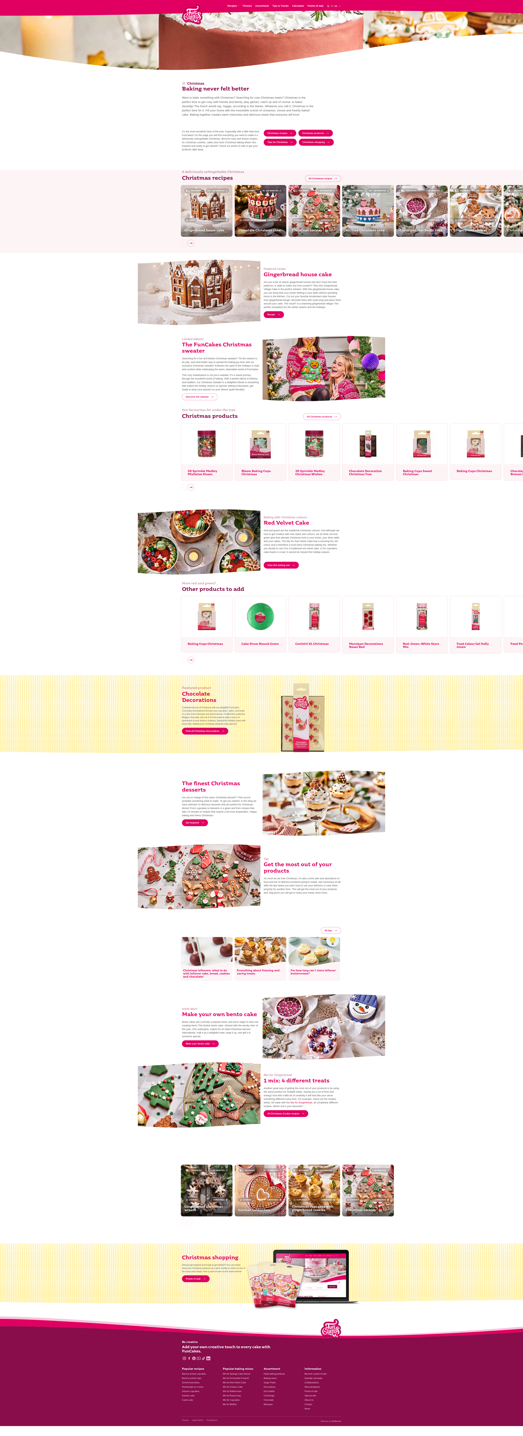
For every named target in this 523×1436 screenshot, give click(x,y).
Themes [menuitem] (247, 5)
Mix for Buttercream (232, 1391)
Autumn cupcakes (190, 1391)
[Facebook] (189, 1358)
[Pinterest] (193, 1358)
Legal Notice (197, 1420)
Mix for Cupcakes (231, 1400)
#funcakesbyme (312, 1387)
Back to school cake (191, 1378)
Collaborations (312, 1382)
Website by (331, 1421)
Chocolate (269, 1400)
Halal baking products (274, 1374)
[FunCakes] (192, 14)
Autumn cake (188, 1395)
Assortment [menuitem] (262, 5)
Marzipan (268, 1404)
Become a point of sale (316, 1374)
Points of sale (311, 1391)
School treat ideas (190, 1382)
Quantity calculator (314, 1378)
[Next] (190, 243)
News (307, 1409)
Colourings (269, 1395)
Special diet (310, 1395)
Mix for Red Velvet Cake (234, 1382)
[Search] (328, 6)
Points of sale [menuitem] (315, 5)
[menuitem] (336, 6)
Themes (225, 20)
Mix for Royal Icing (232, 1395)
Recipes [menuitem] (232, 5)
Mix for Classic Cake (233, 1387)
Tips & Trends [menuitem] (280, 5)
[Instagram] (184, 1358)
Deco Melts (269, 1391)
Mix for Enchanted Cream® (236, 1378)
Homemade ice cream (192, 1387)
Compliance (212, 1420)
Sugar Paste (270, 1382)
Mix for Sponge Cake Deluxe (237, 1374)
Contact (308, 1404)
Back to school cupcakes (194, 1374)
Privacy (185, 1420)
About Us (309, 1400)
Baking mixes (270, 1378)
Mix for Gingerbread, (302, 1102)
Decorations (269, 1387)
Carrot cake (187, 1400)
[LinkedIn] (208, 1358)
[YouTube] (198, 1358)
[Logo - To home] (331, 1329)
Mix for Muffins (230, 1404)
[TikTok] (203, 1358)
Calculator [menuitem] (298, 5)
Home (213, 20)
